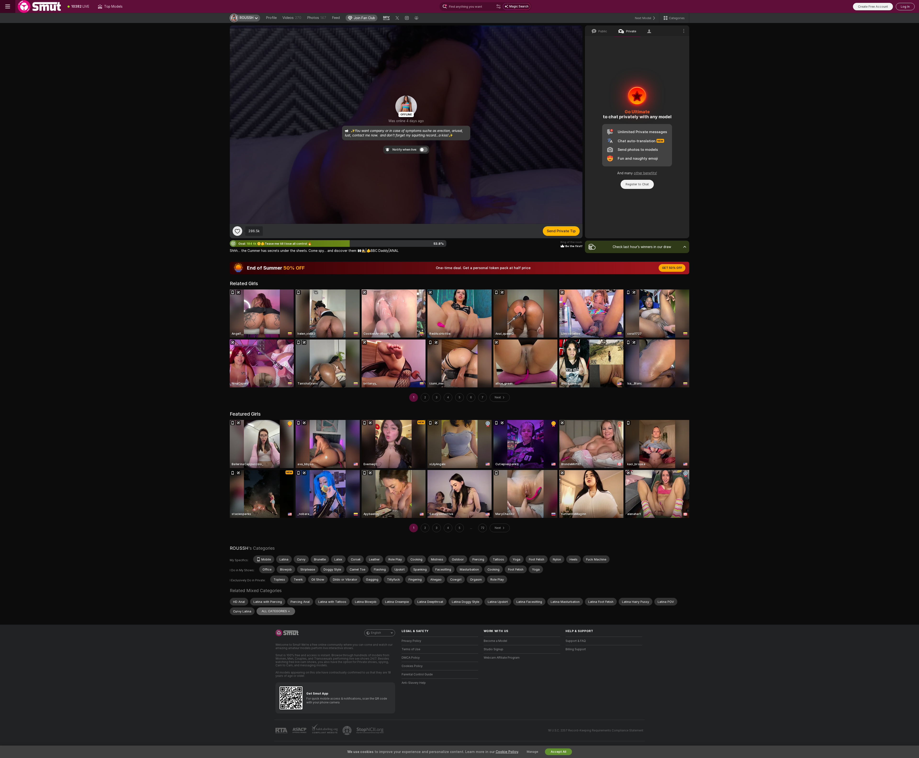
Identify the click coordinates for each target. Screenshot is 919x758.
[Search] (498, 6)
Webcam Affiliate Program (502, 657)
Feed (336, 18)
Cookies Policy (412, 666)
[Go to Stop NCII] (370, 730)
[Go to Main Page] (39, 6)
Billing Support (576, 649)
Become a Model (495, 641)
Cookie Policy (507, 752)
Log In (905, 6)
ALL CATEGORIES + (276, 611)
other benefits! (645, 173)
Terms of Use (411, 649)
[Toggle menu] (7, 6)
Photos (316, 18)
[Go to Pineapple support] (347, 730)
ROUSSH (239, 548)
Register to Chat (637, 184)
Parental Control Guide (417, 674)
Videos (291, 18)
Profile (271, 18)
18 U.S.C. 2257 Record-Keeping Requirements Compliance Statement (595, 730)
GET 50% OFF (672, 268)
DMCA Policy (411, 657)
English (376, 632)
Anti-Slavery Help (414, 682)
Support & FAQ (576, 641)
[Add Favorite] (237, 231)
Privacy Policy (411, 641)
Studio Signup (493, 649)
